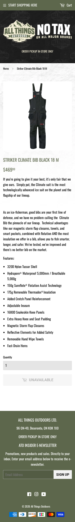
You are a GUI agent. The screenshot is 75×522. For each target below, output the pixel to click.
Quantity (7, 357)
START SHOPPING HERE (22, 5)
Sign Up (62, 475)
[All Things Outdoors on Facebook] (29, 494)
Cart (69, 5)
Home (6, 68)
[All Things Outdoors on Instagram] (36, 494)
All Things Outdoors (40, 506)
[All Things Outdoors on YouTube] (43, 494)
